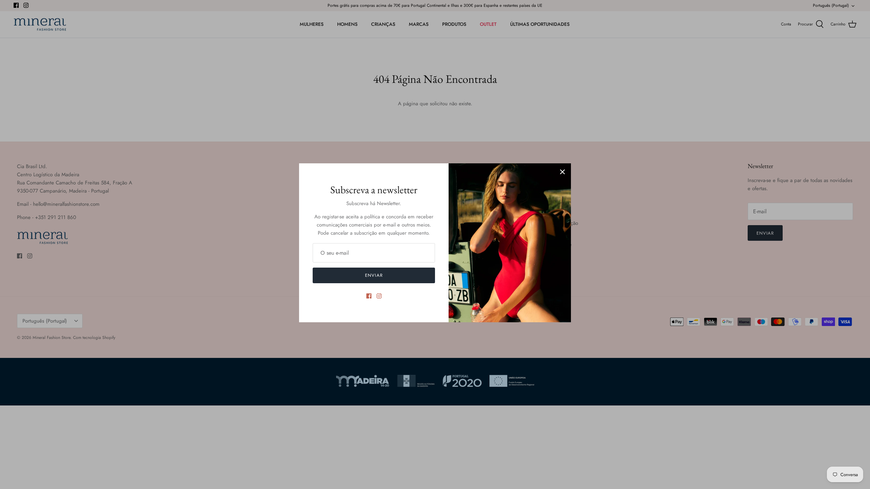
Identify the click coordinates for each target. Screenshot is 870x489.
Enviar (373, 275)
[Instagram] (379, 295)
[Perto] (562, 171)
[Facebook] (368, 295)
